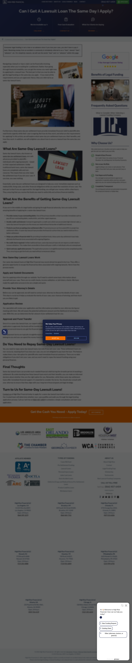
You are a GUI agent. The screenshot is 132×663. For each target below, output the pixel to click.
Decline (76, 338)
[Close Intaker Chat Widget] (126, 605)
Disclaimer (56, 333)
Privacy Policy (49, 333)
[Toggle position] (122, 605)
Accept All (55, 338)
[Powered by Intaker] (116, 659)
